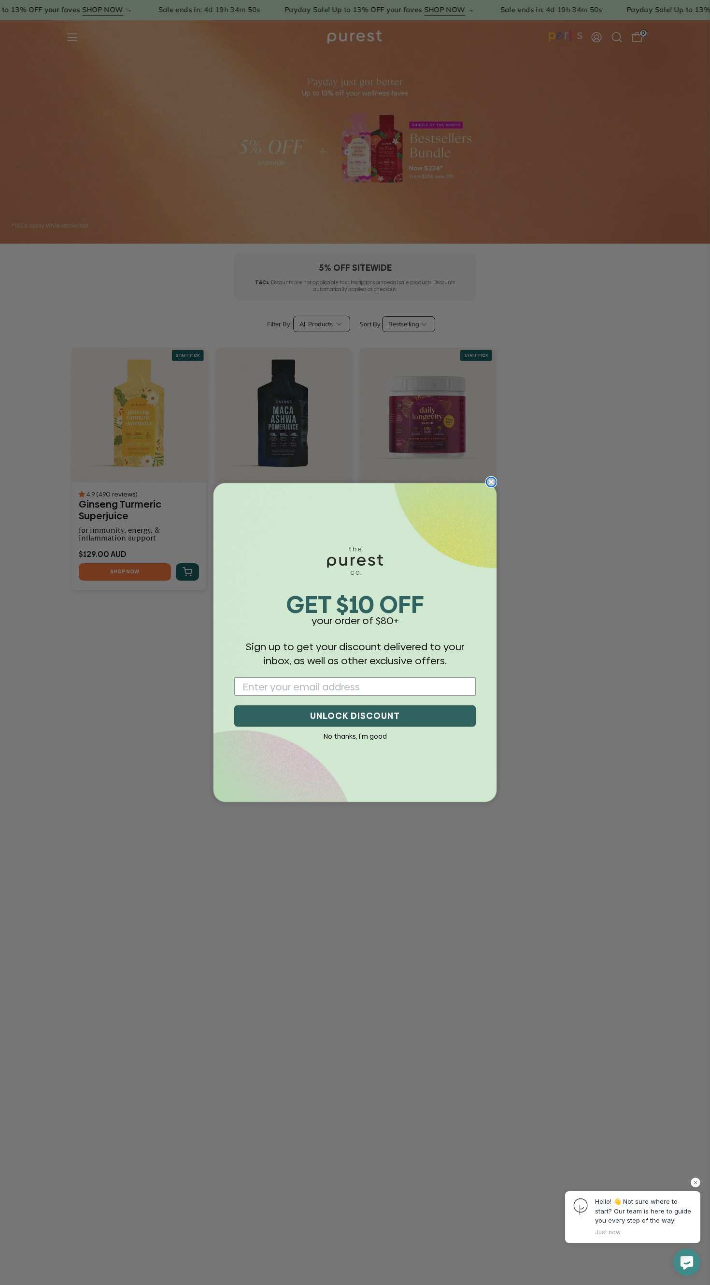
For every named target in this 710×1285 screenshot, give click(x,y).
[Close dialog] (491, 482)
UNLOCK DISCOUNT (355, 716)
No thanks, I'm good (355, 736)
